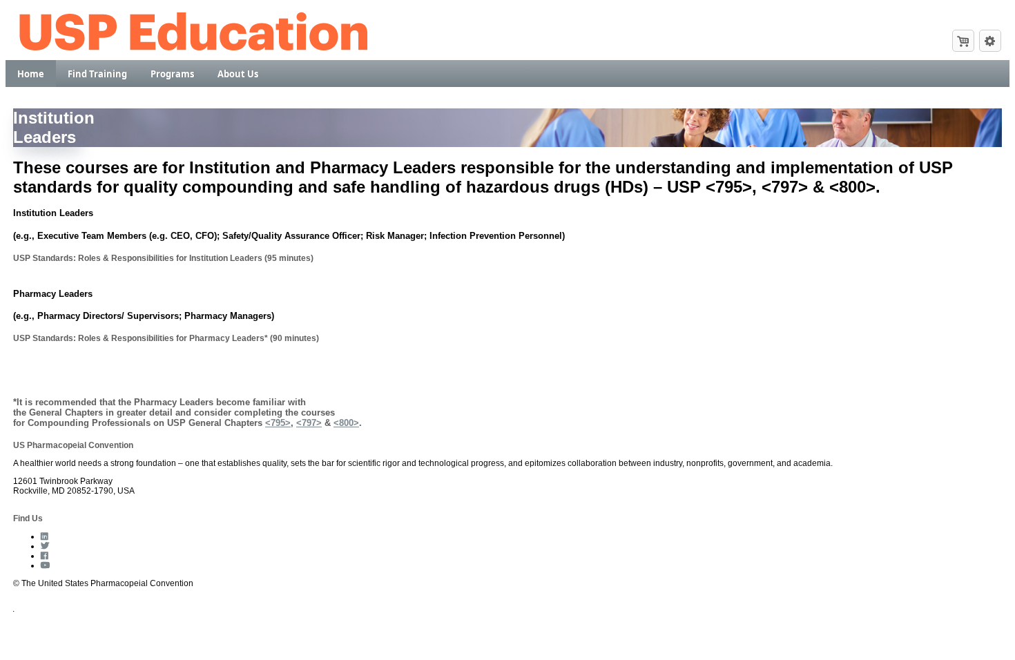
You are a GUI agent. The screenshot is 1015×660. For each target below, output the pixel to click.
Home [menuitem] (30, 74)
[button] (990, 40)
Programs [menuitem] (172, 74)
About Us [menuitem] (238, 74)
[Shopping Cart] (963, 40)
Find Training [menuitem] (97, 74)
